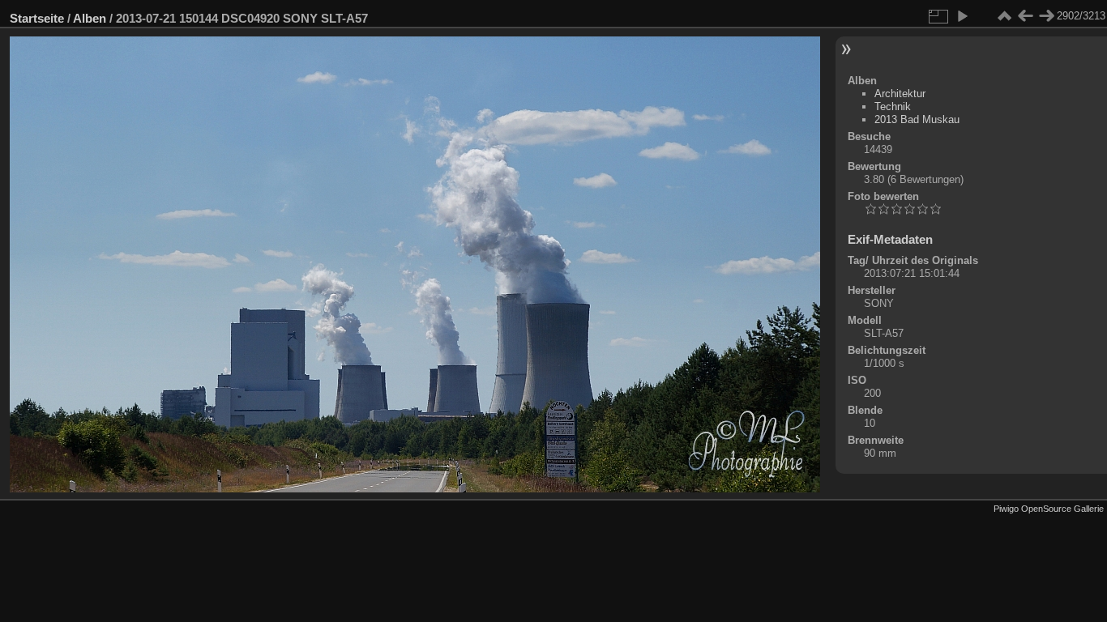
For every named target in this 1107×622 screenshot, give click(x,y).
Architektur (899, 93)
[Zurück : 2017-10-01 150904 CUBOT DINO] (1025, 16)
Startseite (37, 18)
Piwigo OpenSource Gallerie (1049, 508)
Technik (892, 106)
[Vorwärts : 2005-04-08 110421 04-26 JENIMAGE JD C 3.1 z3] (1046, 16)
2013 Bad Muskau (917, 119)
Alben (89, 18)
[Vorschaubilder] (1004, 16)
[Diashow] (961, 16)
